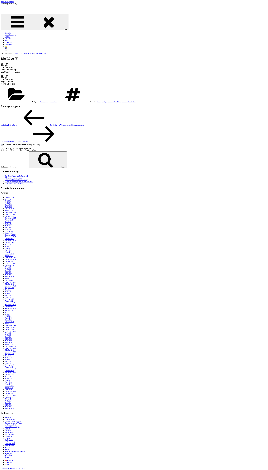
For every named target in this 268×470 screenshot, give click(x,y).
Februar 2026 (9, 208)
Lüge (99, 102)
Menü (66, 29)
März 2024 (8, 252)
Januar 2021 (9, 324)
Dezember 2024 (10, 235)
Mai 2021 (8, 316)
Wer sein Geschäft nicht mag (14, 183)
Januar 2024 (9, 256)
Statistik (7, 447)
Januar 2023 (9, 278)
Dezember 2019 (10, 346)
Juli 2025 (8, 222)
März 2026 (8, 207)
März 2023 (8, 274)
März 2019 (8, 363)
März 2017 (8, 406)
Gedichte (8, 430)
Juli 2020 (8, 333)
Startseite (8, 33)
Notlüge (104, 102)
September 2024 (10, 241)
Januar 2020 (9, 344)
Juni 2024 (8, 246)
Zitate (7, 457)
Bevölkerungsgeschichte (13, 421)
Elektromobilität (10, 425)
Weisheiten (8, 453)
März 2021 (8, 320)
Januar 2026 (9, 210)
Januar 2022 (9, 301)
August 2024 (9, 242)
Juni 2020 (8, 335)
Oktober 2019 (9, 350)
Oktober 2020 (9, 329)
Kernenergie (9, 432)
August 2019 (9, 354)
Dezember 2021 (10, 303)
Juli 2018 (8, 376)
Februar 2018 (9, 386)
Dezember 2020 (10, 325)
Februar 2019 (9, 365)
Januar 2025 (9, 233)
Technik (7, 449)
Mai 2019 (8, 359)
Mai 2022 (8, 293)
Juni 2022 (8, 291)
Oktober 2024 (9, 239)
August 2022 (9, 288)
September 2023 (10, 263)
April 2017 (8, 405)
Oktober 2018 (9, 371)
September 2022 (10, 286)
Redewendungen (10, 442)
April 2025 (8, 227)
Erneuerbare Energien (12, 427)
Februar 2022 (9, 299)
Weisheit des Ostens (114, 102)
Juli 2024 (8, 244)
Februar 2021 (9, 322)
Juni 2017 (8, 401)
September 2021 (10, 308)
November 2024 (10, 237)
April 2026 (8, 205)
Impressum (8, 42)
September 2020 (10, 331)
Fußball (7, 429)
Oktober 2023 (9, 261)
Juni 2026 (8, 201)
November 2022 (10, 282)
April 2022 (8, 295)
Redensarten (44, 102)
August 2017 (9, 397)
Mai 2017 (8, 403)
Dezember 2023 (10, 258)
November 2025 (10, 214)
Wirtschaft (8, 455)
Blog (6, 40)
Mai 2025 (8, 225)
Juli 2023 (8, 267)
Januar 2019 (9, 367)
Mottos (7, 438)
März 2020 (8, 340)
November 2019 (10, 348)
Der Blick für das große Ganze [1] (16, 176)
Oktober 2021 (9, 307)
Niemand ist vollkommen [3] (14, 178)
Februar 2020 (9, 342)
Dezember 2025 (10, 212)
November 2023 (10, 259)
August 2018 (9, 374)
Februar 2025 (9, 231)
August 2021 (9, 310)
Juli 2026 (8, 199)
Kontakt (7, 37)
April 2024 (8, 250)
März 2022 (8, 297)
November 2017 (10, 391)
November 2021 (10, 305)
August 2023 (9, 265)
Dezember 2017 (10, 389)
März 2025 (8, 229)
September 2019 (10, 352)
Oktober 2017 (9, 393)
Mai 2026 (8, 203)
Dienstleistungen (10, 35)
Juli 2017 (8, 399)
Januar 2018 (9, 388)
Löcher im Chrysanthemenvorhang (16, 180)
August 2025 (9, 220)
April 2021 (8, 318)
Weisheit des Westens (129, 102)
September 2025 (10, 218)
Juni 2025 (8, 224)
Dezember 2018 (10, 369)
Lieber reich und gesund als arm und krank (19, 182)
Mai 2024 (8, 248)
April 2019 (8, 361)
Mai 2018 (8, 380)
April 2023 (8, 273)
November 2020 (10, 327)
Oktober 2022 (9, 284)
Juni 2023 (8, 269)
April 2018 (8, 382)
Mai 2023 (8, 271)
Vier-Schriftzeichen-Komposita (15, 451)
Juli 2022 (8, 290)
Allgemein (8, 417)
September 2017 (10, 395)
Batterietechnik (10, 419)
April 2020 (8, 339)
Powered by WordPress (17, 468)
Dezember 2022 (10, 280)
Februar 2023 (9, 276)
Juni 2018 (8, 378)
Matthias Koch (41, 53)
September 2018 (10, 373)
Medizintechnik (10, 434)
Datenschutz (9, 44)
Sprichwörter (53, 102)
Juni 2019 (8, 357)
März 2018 (8, 384)
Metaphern (8, 436)
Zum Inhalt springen (7, 2)
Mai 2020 (8, 337)
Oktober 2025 (9, 216)
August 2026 (9, 197)
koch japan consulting (8, 7)
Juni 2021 (8, 314)
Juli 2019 (8, 356)
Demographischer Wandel (13, 423)
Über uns (8, 38)
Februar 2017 (9, 408)
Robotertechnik (10, 444)
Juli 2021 (8, 312)
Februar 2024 (9, 254)
